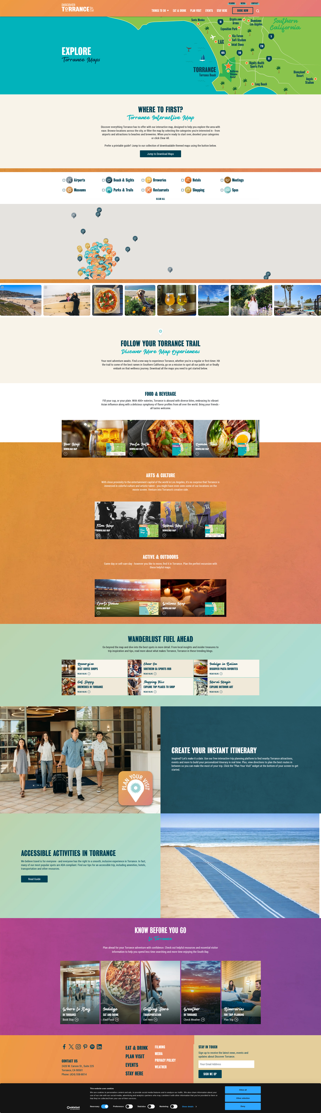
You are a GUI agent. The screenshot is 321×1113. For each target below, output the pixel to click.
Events (209, 11)
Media (243, 3)
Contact (254, 3)
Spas (235, 190)
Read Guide (34, 879)
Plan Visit (195, 11)
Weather (161, 1067)
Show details (187, 1106)
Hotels (197, 180)
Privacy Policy (165, 1060)
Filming (232, 3)
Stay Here (222, 11)
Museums (80, 190)
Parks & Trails (123, 190)
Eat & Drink (179, 11)
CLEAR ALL (160, 198)
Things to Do (159, 11)
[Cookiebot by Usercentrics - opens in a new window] (73, 1108)
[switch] (129, 1106)
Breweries (159, 180)
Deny (243, 1106)
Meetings (238, 180)
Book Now (242, 11)
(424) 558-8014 (78, 1074)
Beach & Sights (123, 180)
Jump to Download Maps (160, 154)
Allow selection (243, 1098)
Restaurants (161, 190)
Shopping (198, 190)
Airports (79, 180)
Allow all (243, 1090)
